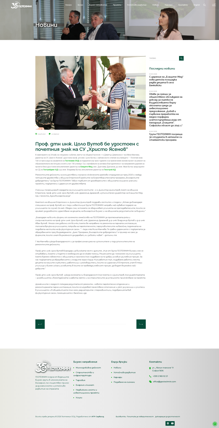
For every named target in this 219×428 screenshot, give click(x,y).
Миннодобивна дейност (88, 368)
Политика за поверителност (140, 417)
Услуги (79, 398)
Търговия (80, 380)
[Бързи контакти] (214, 5)
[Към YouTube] (172, 423)
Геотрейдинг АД (50, 170)
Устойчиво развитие (125, 372)
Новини (117, 368)
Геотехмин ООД (72, 161)
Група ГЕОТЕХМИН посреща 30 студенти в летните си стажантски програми (165, 137)
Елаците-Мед (87, 167)
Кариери (118, 377)
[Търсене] (204, 4)
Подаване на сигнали (124, 382)
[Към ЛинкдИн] (168, 423)
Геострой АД (110, 170)
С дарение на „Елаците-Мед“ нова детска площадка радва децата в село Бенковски (166, 81)
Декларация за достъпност (167, 417)
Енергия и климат (85, 385)
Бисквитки (121, 417)
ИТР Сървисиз (98, 417)
